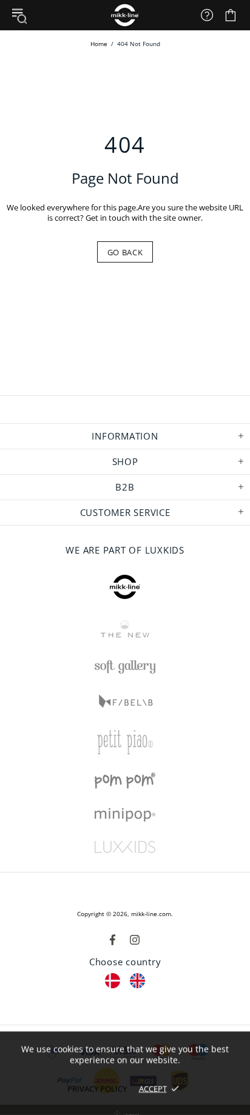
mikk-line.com (151, 913)
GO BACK (125, 252)
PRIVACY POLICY (97, 1088)
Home (98, 43)
